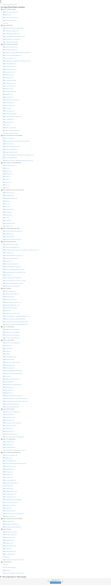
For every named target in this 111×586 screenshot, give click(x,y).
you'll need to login (60, 581)
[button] (0, 1)
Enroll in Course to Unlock (55, 582)
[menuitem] (0, 2)
